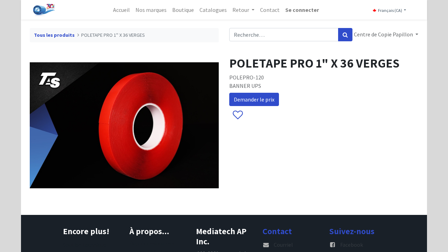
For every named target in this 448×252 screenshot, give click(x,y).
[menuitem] (121, 10)
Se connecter (302, 9)
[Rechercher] (345, 34)
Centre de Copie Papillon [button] (384, 34)
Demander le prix (254, 99)
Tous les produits (54, 35)
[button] (237, 115)
